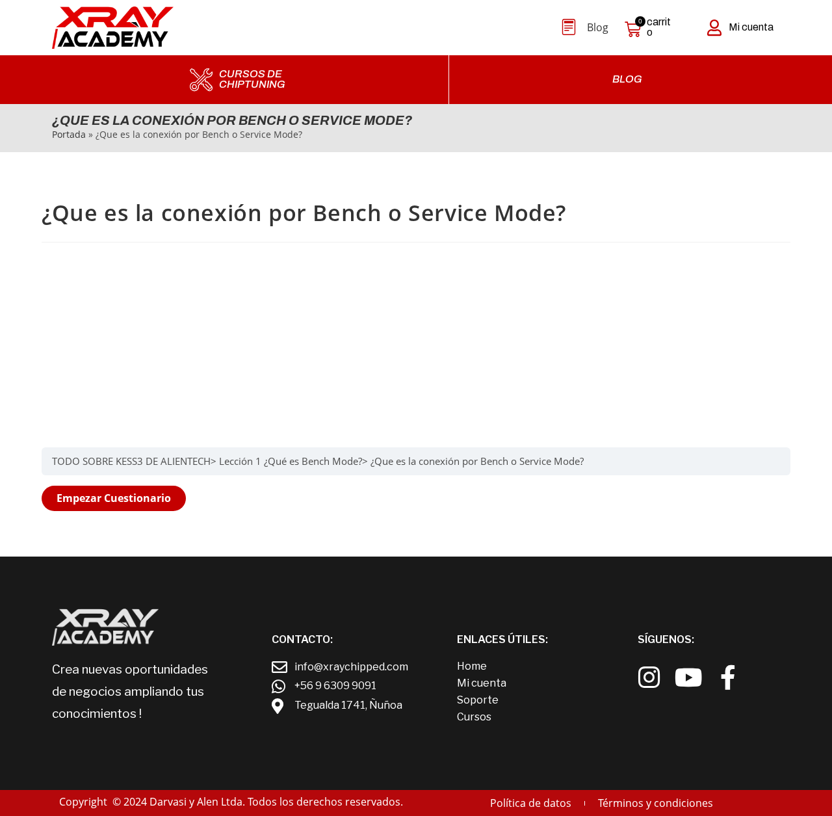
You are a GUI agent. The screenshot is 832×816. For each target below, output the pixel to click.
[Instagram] (649, 678)
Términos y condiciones (655, 802)
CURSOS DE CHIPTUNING (252, 79)
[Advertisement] (416, 343)
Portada (69, 134)
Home (472, 666)
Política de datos (530, 802)
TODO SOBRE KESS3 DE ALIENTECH (131, 460)
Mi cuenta (751, 27)
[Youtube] (688, 678)
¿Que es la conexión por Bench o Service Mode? (477, 460)
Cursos (474, 717)
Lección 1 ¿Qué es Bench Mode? (290, 460)
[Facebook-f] (728, 678)
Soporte (478, 700)
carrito (659, 27)
